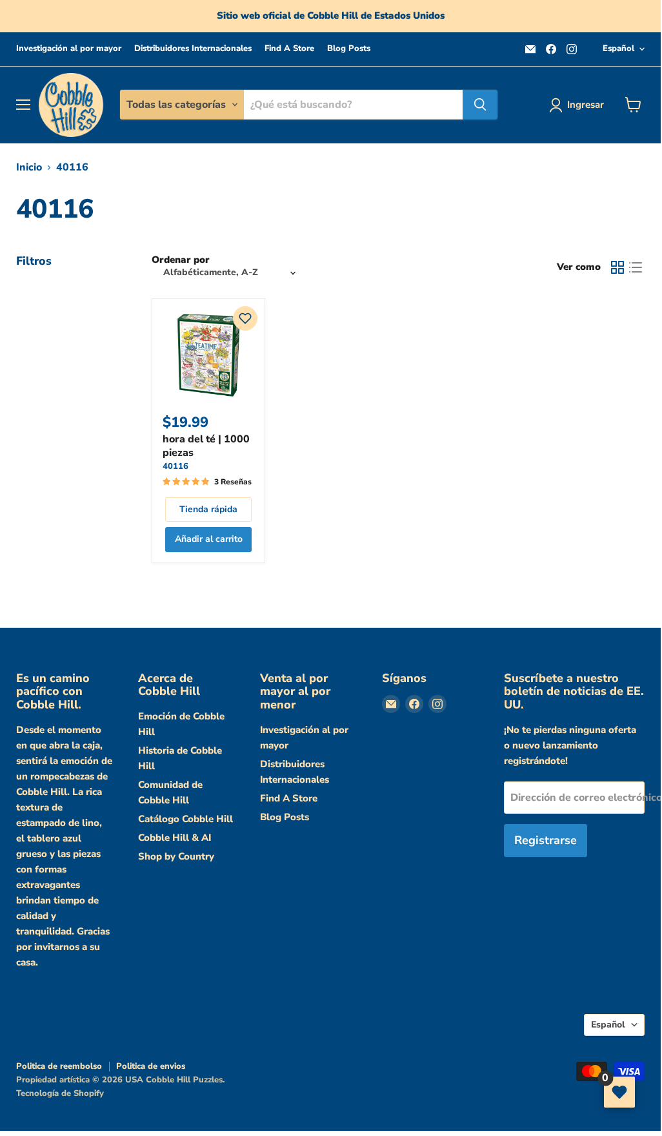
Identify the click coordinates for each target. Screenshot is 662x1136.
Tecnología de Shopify (60, 1093)
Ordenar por (181, 259)
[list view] (636, 267)
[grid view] (617, 267)
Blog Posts (348, 49)
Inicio (29, 167)
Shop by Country (176, 856)
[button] (245, 318)
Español (618, 48)
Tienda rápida (208, 509)
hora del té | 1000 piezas (206, 446)
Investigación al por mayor (68, 49)
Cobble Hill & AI (174, 837)
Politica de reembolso (59, 1066)
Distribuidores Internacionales (193, 49)
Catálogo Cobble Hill (185, 818)
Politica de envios (150, 1066)
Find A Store (289, 49)
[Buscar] (480, 104)
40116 (175, 466)
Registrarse (545, 840)
